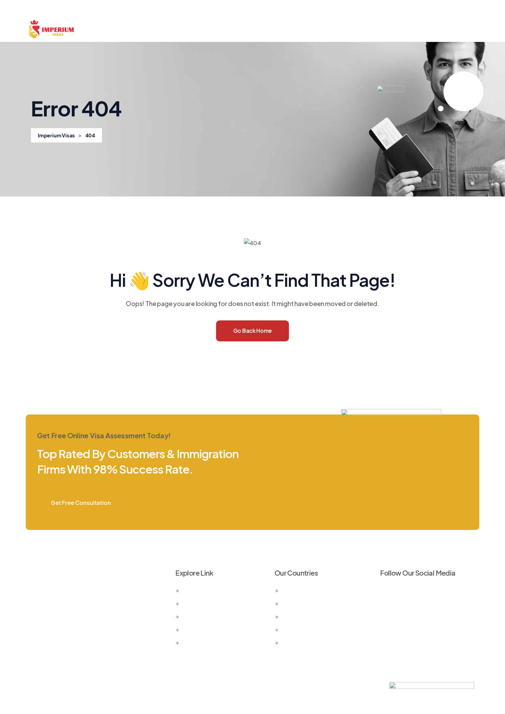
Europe (291, 630)
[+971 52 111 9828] (33, 625)
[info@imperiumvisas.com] (33, 642)
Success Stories (323, 29)
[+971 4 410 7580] (33, 607)
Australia (293, 604)
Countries (169, 29)
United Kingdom (303, 617)
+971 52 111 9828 (69, 624)
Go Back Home (252, 330)
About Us (131, 29)
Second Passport (266, 29)
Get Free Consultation (81, 502)
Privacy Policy (201, 643)
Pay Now (194, 617)
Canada (292, 590)
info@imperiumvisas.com (84, 641)
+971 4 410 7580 (69, 607)
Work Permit (213, 29)
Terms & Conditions (208, 630)
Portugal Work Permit (310, 643)
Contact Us (373, 29)
